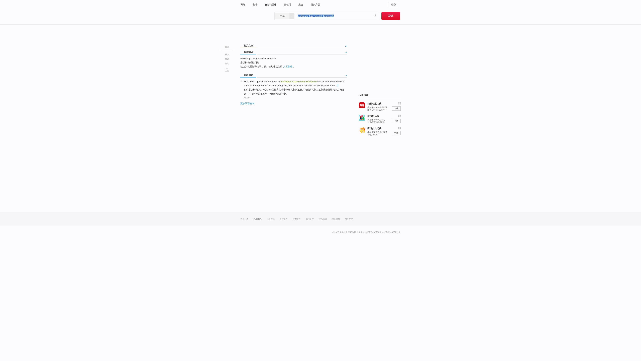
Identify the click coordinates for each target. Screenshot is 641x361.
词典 (242, 4)
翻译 (255, 4)
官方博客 (284, 219)
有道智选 (271, 219)
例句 (227, 63)
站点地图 (336, 219)
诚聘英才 (310, 219)
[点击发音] (337, 86)
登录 (393, 4)
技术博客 (297, 219)
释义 (227, 54)
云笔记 (287, 4)
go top (227, 70)
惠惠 (300, 4)
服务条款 (361, 232)
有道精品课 (270, 4)
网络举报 (349, 219)
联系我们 (323, 219)
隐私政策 (352, 232)
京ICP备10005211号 (391, 232)
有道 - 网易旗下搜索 (254, 16)
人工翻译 (287, 66)
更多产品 (315, 4)
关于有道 (244, 219)
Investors (257, 219)
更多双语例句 (247, 103)
